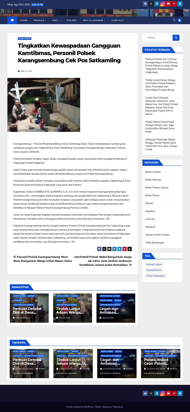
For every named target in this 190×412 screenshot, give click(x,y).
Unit (56, 20)
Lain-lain (150, 219)
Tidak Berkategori (154, 242)
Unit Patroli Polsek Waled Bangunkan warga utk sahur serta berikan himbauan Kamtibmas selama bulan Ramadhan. (103, 260)
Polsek (71, 20)
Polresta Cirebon (154, 264)
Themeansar (117, 407)
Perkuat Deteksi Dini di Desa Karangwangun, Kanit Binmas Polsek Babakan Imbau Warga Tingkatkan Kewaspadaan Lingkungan (161, 65)
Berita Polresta (153, 179)
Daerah (31, 296)
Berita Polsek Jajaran (110, 296)
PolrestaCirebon (154, 270)
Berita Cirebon (153, 172)
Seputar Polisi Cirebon (23, 305)
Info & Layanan (93, 20)
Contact (117, 20)
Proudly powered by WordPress (80, 407)
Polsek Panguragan (155, 275)
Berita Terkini (24, 38)
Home (23, 20)
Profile (39, 20)
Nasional (150, 227)
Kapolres (18, 300)
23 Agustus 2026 (24, 369)
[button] (174, 20)
